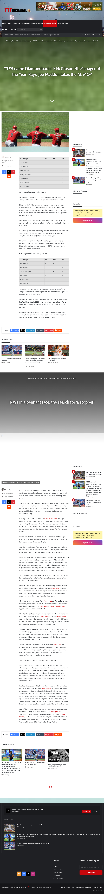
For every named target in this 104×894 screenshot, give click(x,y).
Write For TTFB (63, 23)
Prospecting (26, 23)
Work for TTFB (58, 879)
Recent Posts (16, 41)
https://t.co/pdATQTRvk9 (35, 809)
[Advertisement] (88, 125)
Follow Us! (88, 220)
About (10, 23)
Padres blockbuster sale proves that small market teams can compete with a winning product (35, 361)
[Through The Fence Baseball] (17, 10)
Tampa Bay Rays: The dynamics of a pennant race (93, 180)
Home (4, 23)
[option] (52, 810)
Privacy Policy (58, 872)
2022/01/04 (15, 812)
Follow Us (86, 811)
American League (50, 23)
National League (37, 23)
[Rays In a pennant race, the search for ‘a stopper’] (79, 153)
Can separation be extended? (24, 35)
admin (7, 157)
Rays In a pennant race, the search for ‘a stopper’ (32, 825)
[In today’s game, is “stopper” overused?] (58, 350)
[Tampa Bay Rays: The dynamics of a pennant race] (79, 180)
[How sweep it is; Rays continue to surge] (12, 350)
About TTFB (57, 869)
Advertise (16, 23)
